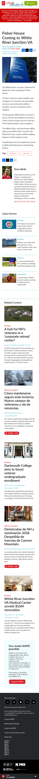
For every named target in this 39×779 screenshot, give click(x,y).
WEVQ (6, 753)
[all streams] (36, 776)
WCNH (6, 741)
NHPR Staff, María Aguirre (13, 413)
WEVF (6, 744)
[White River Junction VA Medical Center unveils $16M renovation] (18, 583)
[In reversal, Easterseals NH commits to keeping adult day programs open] (9, 261)
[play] (3, 776)
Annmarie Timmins (10, 345)
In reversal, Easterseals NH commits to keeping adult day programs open (26, 263)
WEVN (6, 749)
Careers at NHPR (10, 728)
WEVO (6, 751)
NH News (13, 153)
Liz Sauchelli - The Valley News (14, 485)
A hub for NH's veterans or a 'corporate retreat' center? (17, 334)
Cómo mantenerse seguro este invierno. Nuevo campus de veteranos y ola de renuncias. (19, 400)
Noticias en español (10, 390)
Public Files (8, 737)
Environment (21, 274)
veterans (26, 153)
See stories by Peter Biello (24, 201)
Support (31, 3)
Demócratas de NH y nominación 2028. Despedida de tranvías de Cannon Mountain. (19, 536)
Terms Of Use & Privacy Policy (14, 733)
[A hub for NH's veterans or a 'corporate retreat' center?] (18, 313)
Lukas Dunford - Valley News (14, 615)
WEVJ (6, 748)
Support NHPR (17, 681)
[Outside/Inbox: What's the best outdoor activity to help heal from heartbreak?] (9, 278)
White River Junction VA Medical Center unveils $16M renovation (19, 604)
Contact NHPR (9, 719)
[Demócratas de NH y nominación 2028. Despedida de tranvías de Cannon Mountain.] (18, 513)
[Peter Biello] (7, 172)
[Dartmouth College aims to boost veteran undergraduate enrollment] (18, 450)
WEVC (6, 742)
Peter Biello (15, 48)
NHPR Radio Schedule (11, 724)
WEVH (6, 746)
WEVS (6, 754)
